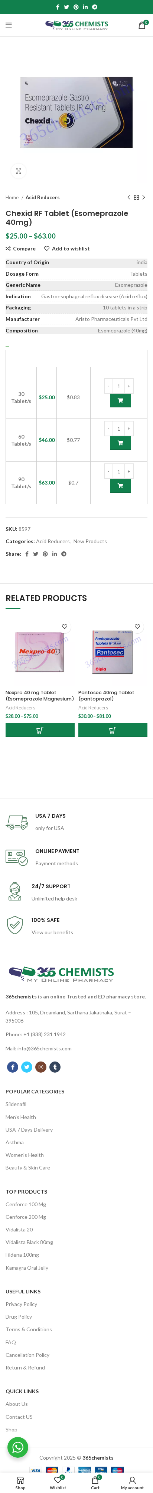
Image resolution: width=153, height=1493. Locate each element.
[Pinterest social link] (76, 7)
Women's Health (25, 1155)
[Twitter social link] (66, 7)
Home (13, 197)
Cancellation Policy (27, 1355)
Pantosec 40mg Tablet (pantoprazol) (106, 695)
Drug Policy (19, 1316)
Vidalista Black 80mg (29, 1242)
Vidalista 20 (19, 1229)
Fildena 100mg (22, 1254)
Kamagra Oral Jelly (27, 1267)
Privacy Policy (21, 1304)
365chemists (21, 996)
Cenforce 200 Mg (26, 1217)
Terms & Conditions (29, 1329)
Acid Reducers (43, 197)
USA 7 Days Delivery (29, 1129)
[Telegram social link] (95, 7)
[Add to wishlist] (64, 626)
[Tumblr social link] (55, 1067)
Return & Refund (25, 1367)
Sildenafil (16, 1104)
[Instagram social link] (40, 1067)
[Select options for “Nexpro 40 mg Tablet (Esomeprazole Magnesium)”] (40, 730)
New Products (90, 541)
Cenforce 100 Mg (26, 1204)
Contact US (19, 1417)
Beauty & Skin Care (28, 1167)
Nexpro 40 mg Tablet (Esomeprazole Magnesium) (40, 695)
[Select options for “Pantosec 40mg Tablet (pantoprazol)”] (112, 730)
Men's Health (21, 1117)
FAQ (11, 1342)
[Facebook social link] (58, 7)
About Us (17, 1404)
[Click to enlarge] (18, 171)
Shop (11, 1429)
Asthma (15, 1142)
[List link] (76, 1016)
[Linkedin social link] (85, 7)
